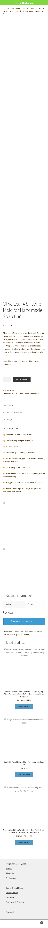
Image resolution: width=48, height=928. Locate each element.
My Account (11, 878)
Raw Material (16, 8)
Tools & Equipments (29, 8)
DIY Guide (10, 897)
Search (24, 924)
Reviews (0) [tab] (7, 419)
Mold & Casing (17, 393)
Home (7, 8)
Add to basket (22, 379)
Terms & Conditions (14, 888)
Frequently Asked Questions (17, 864)
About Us (10, 873)
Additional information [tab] (12, 412)
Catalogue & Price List (15, 902)
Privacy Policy (12, 892)
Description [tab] (8, 405)
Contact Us (10, 912)
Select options (24, 706)
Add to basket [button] (24, 774)
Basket (9, 868)
